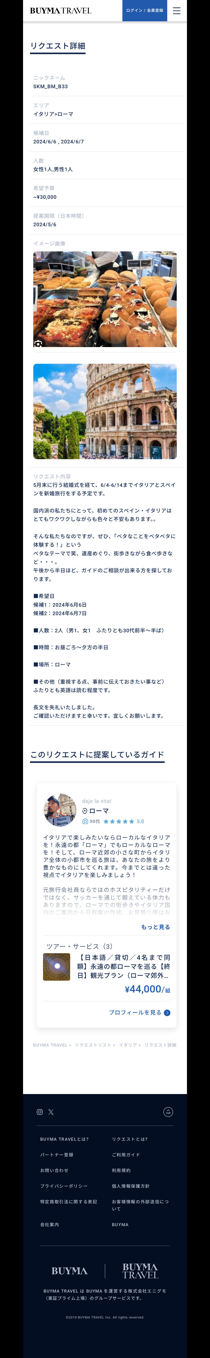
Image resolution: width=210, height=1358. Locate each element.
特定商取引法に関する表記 (69, 1201)
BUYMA (120, 1224)
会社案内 (49, 1224)
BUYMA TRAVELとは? (64, 1139)
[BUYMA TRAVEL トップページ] (76, 11)
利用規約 (121, 1170)
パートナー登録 (57, 1155)
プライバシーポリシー (64, 1186)
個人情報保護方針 (131, 1186)
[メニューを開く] (177, 11)
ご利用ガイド (126, 1155)
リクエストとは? (130, 1139)
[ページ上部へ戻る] (168, 1112)
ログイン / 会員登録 (144, 10)
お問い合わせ (54, 1170)
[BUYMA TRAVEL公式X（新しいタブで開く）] (51, 1112)
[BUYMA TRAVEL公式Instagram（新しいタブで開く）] (40, 1112)
